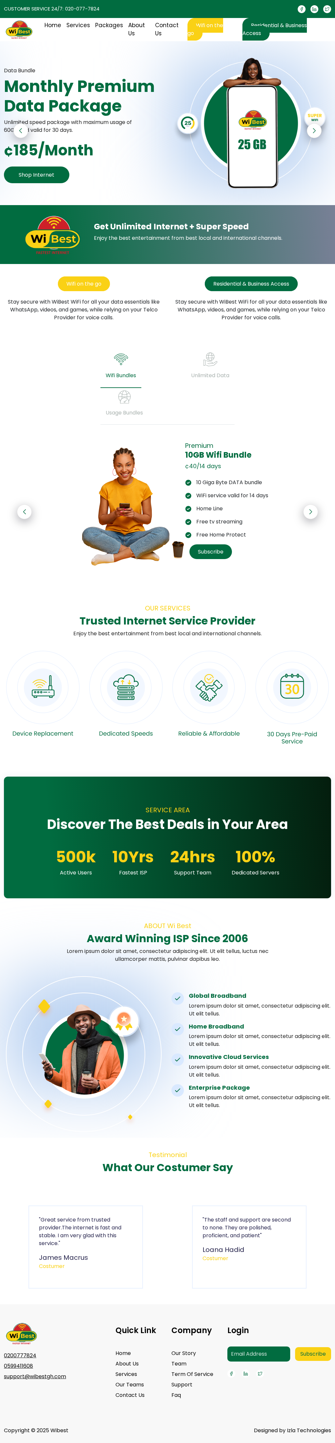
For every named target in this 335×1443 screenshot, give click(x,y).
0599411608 (18, 1366)
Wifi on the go (205, 29)
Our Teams (129, 1384)
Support (181, 1384)
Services (78, 25)
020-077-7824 (82, 8)
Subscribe (210, 551)
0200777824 (20, 1355)
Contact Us (167, 29)
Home (52, 25)
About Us (136, 29)
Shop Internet (36, 175)
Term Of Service (192, 1374)
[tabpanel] (167, 504)
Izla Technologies (309, 1430)
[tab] (120, 369)
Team (178, 1363)
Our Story (183, 1353)
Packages (109, 25)
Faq (176, 1395)
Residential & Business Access (274, 29)
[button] (314, 130)
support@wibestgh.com (35, 1376)
